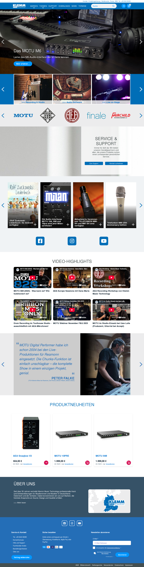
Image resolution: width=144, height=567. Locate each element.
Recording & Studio (35, 102)
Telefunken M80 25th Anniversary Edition (117, 224)
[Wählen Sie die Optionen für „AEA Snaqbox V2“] (46, 463)
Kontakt (85, 1)
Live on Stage (113, 102)
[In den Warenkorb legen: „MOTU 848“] (129, 463)
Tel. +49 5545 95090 (124, 1)
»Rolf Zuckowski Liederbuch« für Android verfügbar (21, 222)
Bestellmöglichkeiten (20, 549)
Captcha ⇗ (109, 556)
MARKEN (34, 6)
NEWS (74, 6)
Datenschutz (119, 565)
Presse (112, 1)
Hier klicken (105, 553)
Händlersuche (105, 1)
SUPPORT (52, 6)
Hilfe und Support (19, 543)
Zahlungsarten (97, 565)
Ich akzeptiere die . (108, 548)
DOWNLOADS (64, 6)
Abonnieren (122, 555)
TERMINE (82, 6)
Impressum (129, 565)
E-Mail (95, 539)
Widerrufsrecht (85, 565)
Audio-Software (74, 102)
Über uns (16, 551)
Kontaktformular (18, 540)
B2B (116, 1)
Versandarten (108, 565)
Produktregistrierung (94, 1)
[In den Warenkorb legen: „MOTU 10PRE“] (87, 463)
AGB (77, 565)
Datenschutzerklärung (113, 548)
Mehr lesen (21, 503)
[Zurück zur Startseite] (19, 6)
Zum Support (93, 163)
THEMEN (43, 6)
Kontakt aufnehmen (116, 163)
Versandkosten (27, 464)
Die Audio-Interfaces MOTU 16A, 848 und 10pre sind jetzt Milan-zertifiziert (52, 222)
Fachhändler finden (19, 546)
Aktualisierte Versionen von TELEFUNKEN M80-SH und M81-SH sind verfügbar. (85, 222)
